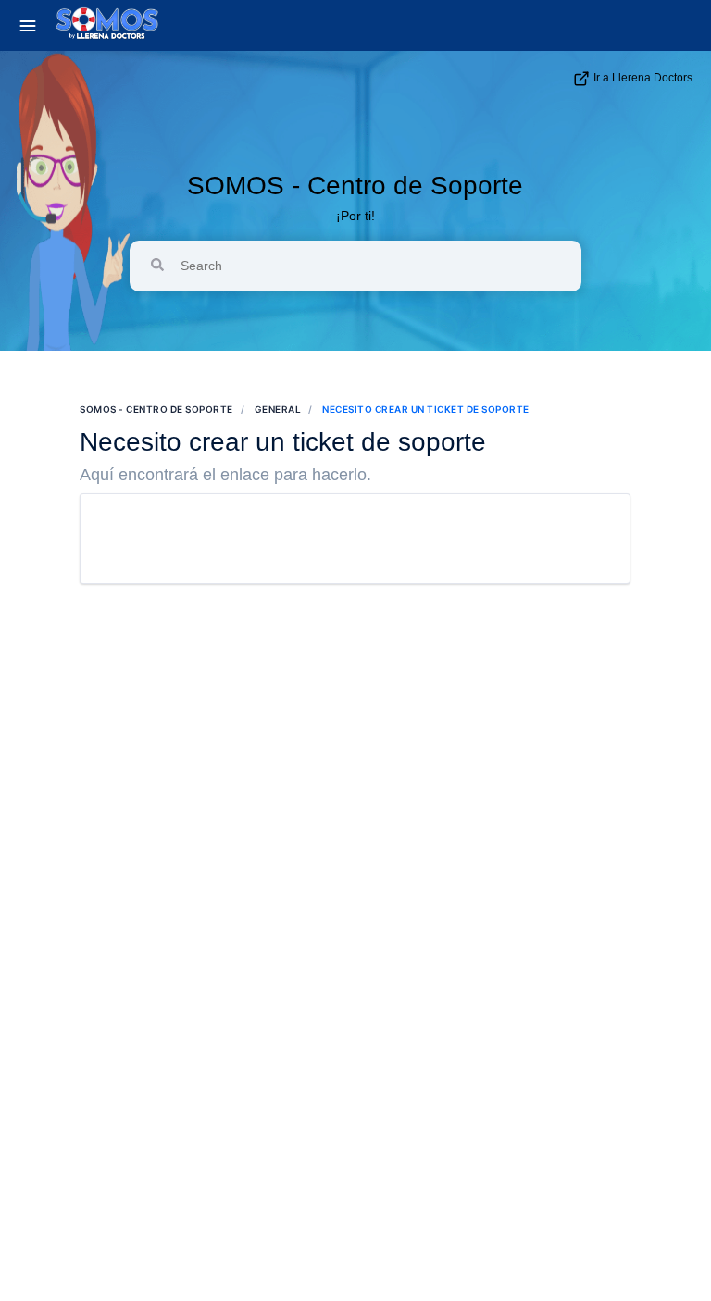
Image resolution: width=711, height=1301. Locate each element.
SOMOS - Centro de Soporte (355, 185)
